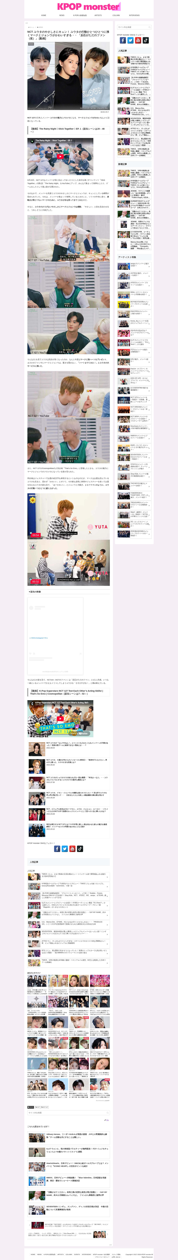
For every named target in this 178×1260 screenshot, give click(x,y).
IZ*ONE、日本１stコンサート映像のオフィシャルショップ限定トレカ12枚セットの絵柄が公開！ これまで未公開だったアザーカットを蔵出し (100, 993)
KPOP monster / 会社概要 (101, 1254)
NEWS (31, 1107)
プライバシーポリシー (102, 1257)
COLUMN (69, 1254)
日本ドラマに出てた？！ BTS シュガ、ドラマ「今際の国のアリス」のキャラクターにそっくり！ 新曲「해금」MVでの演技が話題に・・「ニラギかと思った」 (100, 1055)
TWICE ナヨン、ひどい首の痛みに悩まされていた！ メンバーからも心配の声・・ (99, 1074)
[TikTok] (80, 848)
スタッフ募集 (116, 1254)
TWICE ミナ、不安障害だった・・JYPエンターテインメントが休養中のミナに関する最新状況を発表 (79, 1033)
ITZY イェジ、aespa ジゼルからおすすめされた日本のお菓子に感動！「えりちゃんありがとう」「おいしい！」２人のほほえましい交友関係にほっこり (79, 993)
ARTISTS (60, 1254)
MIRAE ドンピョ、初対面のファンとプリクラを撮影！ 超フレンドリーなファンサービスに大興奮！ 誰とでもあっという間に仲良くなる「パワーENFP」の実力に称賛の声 (37, 1035)
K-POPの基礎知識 (49, 1254)
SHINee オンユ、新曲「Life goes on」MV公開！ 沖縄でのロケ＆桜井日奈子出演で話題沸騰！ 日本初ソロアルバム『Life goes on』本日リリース (37, 1076)
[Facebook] (57, 848)
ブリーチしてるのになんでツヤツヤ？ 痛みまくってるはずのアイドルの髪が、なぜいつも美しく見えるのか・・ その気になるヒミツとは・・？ (58, 993)
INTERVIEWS (86, 1254)
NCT (38, 1107)
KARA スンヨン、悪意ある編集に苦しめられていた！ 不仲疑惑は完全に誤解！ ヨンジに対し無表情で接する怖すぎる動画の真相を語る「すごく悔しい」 (99, 1035)
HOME (33, 1254)
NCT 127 (45, 1107)
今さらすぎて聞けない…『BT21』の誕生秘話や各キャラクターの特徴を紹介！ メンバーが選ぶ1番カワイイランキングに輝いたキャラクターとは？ (100, 1097)
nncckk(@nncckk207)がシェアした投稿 (55, 671)
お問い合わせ (116, 1257)
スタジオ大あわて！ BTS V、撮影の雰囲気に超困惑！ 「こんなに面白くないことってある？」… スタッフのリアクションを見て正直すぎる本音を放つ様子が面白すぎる (58, 1097)
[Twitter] (64, 848)
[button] (107, 1113)
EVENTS (77, 1254)
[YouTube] (72, 848)
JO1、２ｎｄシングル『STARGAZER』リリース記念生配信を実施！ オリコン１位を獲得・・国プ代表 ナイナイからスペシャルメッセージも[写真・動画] (36, 1014)
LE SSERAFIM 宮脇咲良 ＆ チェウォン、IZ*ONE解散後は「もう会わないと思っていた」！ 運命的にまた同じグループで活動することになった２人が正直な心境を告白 (79, 1076)
